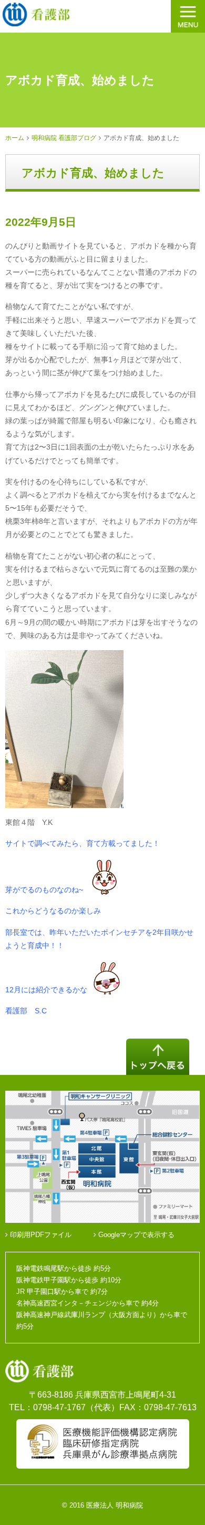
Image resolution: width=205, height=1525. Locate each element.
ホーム (14, 138)
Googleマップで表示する (135, 1235)
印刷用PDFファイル (39, 1235)
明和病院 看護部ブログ (64, 138)
